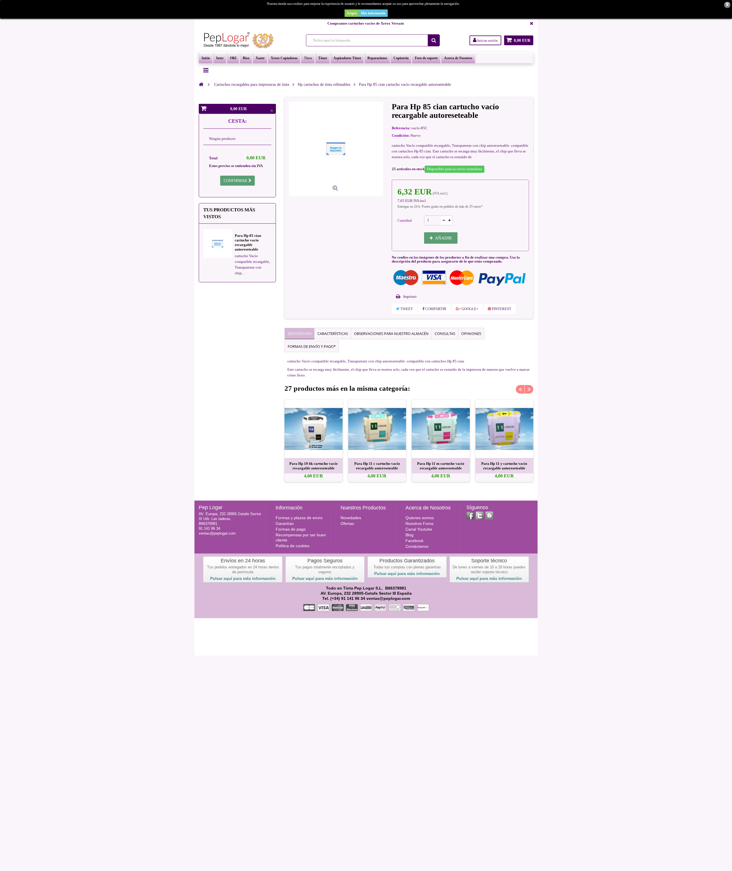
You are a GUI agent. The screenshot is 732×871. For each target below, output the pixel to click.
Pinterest (501, 309)
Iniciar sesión (487, 40)
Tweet (406, 309)
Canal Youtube (418, 529)
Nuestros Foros (419, 523)
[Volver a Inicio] (201, 84)
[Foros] (489, 515)
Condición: (400, 135)
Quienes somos (419, 517)
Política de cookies (292, 545)
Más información (373, 13)
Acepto (352, 13)
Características (332, 333)
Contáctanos (416, 546)
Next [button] (529, 389)
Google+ (469, 309)
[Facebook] (470, 515)
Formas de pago (291, 529)
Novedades (351, 517)
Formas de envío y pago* (312, 346)
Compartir (435, 309)
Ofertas (347, 523)
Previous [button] (520, 389)
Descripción (299, 333)
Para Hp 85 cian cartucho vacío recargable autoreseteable (248, 242)
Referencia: (401, 128)
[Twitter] (480, 515)
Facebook (414, 540)
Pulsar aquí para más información (243, 578)
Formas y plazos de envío (299, 517)
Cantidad (404, 220)
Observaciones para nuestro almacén (391, 333)
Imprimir (410, 296)
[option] (313, 441)
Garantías (285, 523)
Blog (409, 535)
